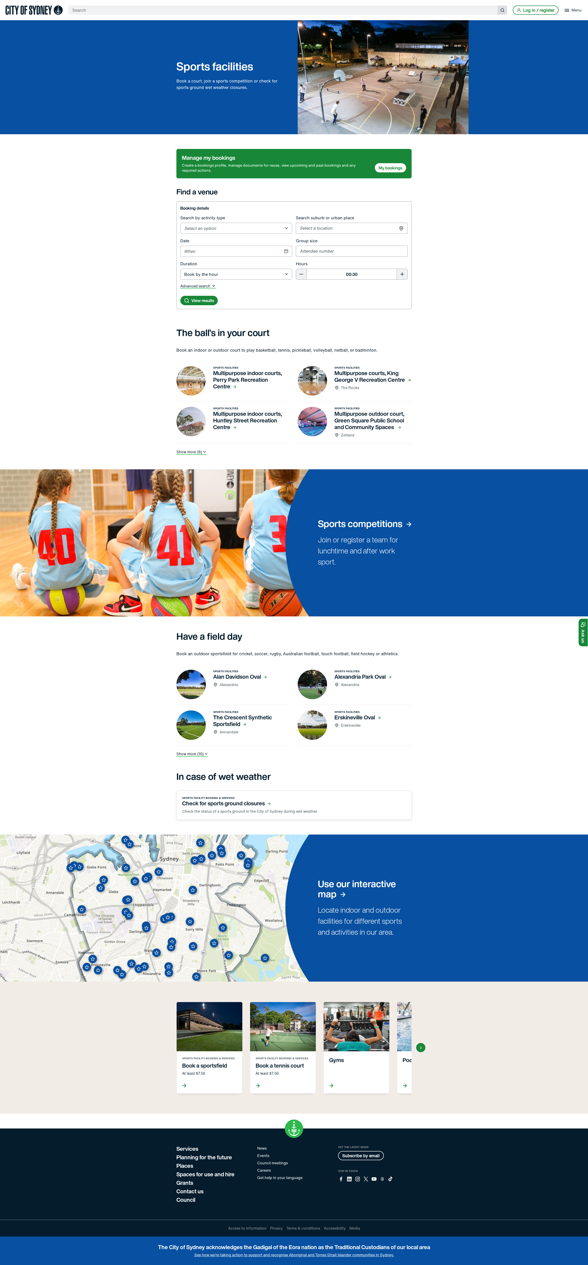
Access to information (247, 1228)
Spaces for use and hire (205, 1174)
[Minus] (301, 274)
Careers (264, 1170)
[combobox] (236, 228)
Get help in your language (279, 1177)
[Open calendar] (286, 251)
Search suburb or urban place (325, 218)
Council (185, 1200)
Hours (302, 264)
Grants (184, 1183)
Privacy (276, 1228)
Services (187, 1149)
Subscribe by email (361, 1156)
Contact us (190, 1191)
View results (202, 300)
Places (184, 1166)
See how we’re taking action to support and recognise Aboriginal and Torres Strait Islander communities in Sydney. (294, 1255)
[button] (583, 632)
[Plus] (402, 274)
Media (354, 1228)
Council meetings (272, 1163)
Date (184, 241)
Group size (306, 241)
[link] (34, 10)
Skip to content (12, 3)
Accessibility (335, 1228)
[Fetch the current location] (401, 228)
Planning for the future (204, 1157)
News (262, 1148)
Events (263, 1155)
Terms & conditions (303, 1228)
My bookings (390, 168)
